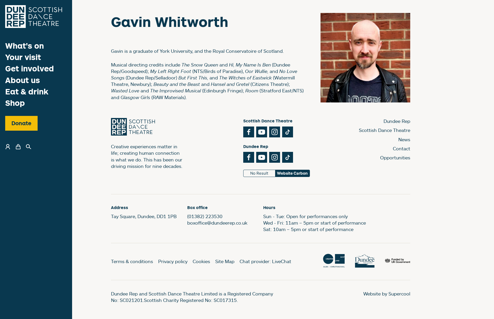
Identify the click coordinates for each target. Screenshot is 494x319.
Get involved (29, 68)
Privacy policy (172, 261)
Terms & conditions (132, 261)
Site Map (224, 261)
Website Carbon (292, 173)
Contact (401, 148)
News (404, 139)
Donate (21, 123)
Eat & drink (26, 91)
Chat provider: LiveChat (265, 261)
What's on (24, 45)
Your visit (23, 57)
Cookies (201, 261)
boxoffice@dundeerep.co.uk (217, 223)
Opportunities (395, 157)
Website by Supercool (386, 293)
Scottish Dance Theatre (384, 130)
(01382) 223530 (204, 216)
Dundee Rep (397, 121)
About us (22, 80)
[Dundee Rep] (33, 16)
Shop (15, 103)
